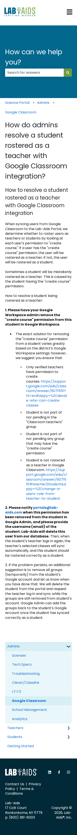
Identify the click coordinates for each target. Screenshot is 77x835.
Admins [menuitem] (13, 646)
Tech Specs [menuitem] (22, 664)
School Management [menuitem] (29, 709)
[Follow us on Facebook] (59, 772)
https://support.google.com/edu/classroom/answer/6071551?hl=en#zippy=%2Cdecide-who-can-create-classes (46, 393)
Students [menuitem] (14, 736)
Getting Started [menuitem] (20, 746)
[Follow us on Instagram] (68, 772)
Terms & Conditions (19, 791)
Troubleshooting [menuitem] (26, 673)
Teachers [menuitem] (15, 727)
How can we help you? (33, 57)
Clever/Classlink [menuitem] (25, 682)
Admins (43, 102)
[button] (68, 646)
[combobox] (34, 73)
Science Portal (17, 102)
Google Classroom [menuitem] (29, 700)
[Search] (68, 73)
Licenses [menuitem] (19, 655)
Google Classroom (20, 112)
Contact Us (14, 784)
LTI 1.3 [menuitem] (16, 691)
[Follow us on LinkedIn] (49, 772)
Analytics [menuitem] (19, 718)
